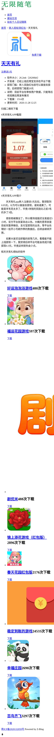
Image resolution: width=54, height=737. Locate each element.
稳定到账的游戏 (19, 631)
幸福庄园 (14, 668)
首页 (9, 15)
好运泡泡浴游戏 (19, 288)
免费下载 (36, 55)
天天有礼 (10, 63)
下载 (9, 295)
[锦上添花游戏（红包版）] (19, 530)
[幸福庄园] (18, 660)
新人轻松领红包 (17, 28)
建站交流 (12, 18)
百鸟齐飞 (14, 716)
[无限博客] (16, 6)
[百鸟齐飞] (23, 708)
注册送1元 (6, 71)
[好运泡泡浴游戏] (20, 281)
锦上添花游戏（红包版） (27, 537)
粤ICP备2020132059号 (12, 729)
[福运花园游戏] (20, 324)
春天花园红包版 (19, 572)
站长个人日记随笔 (16, 22)
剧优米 (12, 499)
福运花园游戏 (18, 331)
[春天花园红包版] (14, 565)
